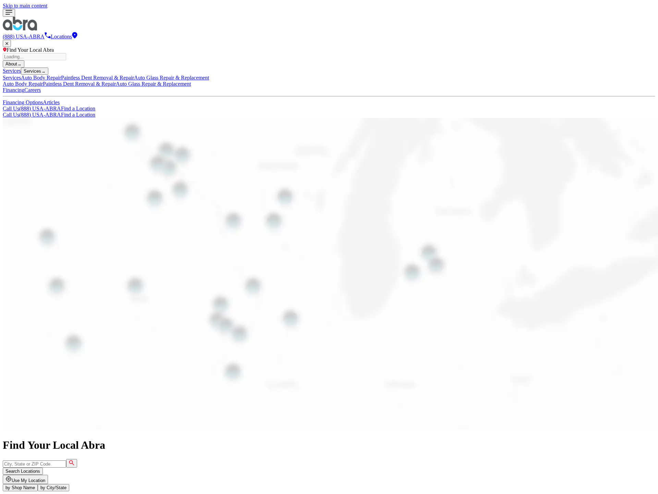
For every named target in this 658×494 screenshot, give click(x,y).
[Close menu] (7, 43)
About (13, 64)
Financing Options (23, 102)
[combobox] (34, 464)
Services (12, 71)
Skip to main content (25, 6)
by (20, 487)
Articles (51, 102)
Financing (13, 90)
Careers (32, 90)
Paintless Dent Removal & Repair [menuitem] (97, 78)
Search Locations (22, 471)
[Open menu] (9, 13)
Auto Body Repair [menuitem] (41, 78)
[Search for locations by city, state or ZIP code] (71, 463)
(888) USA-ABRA (32, 108)
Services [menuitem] (12, 78)
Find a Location (78, 108)
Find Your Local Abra (30, 50)
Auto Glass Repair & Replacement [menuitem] (171, 78)
